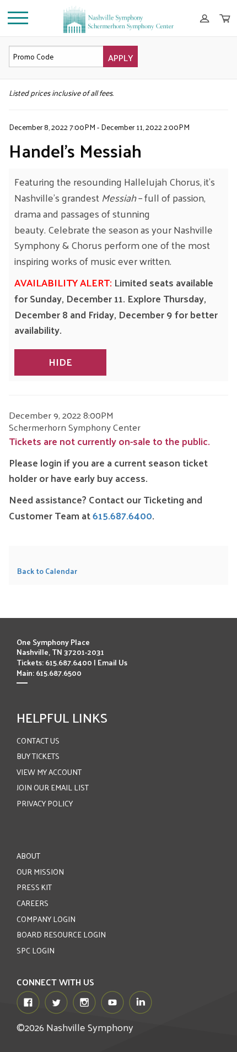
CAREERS (33, 903)
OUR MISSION (40, 872)
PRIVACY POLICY (45, 803)
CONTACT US (38, 740)
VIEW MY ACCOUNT (49, 772)
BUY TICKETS (38, 756)
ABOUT (28, 856)
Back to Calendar (47, 571)
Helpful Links (62, 717)
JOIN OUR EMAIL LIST (53, 787)
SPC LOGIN (36, 950)
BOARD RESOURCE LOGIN (61, 934)
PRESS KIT (34, 887)
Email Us (112, 662)
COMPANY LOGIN (46, 919)
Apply (120, 58)
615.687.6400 (122, 515)
